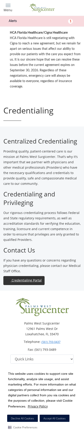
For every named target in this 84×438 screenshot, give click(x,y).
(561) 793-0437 (50, 342)
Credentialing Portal (26, 280)
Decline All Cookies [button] (22, 418)
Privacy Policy (38, 406)
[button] (22, 427)
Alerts (40, 21)
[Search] (71, 7)
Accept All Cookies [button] (54, 418)
